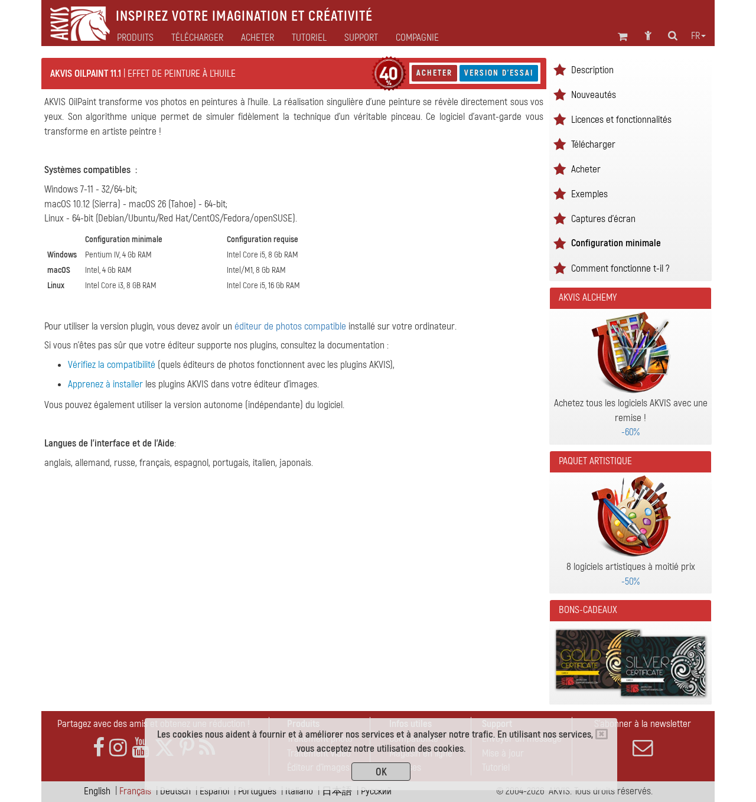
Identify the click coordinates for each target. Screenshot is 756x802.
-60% (630, 432)
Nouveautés (593, 95)
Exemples (589, 194)
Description (592, 70)
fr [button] (695, 36)
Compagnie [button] (417, 38)
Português (257, 791)
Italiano (299, 791)
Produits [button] (135, 38)
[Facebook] (99, 748)
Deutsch (175, 791)
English (97, 791)
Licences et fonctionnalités (621, 119)
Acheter (434, 73)
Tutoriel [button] (309, 38)
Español (214, 791)
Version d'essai (498, 73)
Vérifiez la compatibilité (111, 364)
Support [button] (361, 38)
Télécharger (197, 38)
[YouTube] (140, 748)
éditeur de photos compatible (290, 326)
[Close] (601, 734)
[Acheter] (389, 73)
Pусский (376, 791)
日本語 (337, 791)
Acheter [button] (257, 38)
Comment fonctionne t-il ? (620, 268)
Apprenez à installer (105, 384)
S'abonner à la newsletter (642, 724)
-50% (630, 581)
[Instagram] (118, 748)
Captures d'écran (603, 219)
